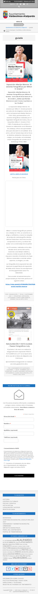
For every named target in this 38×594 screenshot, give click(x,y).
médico (31, 552)
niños (17, 554)
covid (27, 546)
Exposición (25, 296)
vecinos (29, 558)
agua (14, 540)
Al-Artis (15, 371)
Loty (30, 373)
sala (19, 374)
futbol (31, 550)
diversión (23, 548)
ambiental (12, 542)
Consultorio (22, 546)
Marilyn (27, 297)
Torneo (5, 558)
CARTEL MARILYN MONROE (19, 174)
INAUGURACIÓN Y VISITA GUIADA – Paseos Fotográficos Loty (19, 345)
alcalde (5, 542)
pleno (22, 554)
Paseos (15, 374)
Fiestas (25, 550)
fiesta (19, 550)
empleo (28, 548)
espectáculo (7, 550)
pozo (26, 554)
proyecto (6, 556)
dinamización (15, 548)
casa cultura (23, 544)
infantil (5, 552)
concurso (15, 546)
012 (4, 540)
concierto (7, 546)
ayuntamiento (26, 542)
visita (26, 299)
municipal (25, 552)
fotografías (12, 297)
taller (22, 556)
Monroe (12, 299)
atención (18, 542)
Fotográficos (10, 373)
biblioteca (12, 544)
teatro (27, 556)
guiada (18, 297)
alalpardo (22, 371)
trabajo (10, 558)
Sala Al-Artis (20, 299)
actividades (8, 540)
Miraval (18, 552)
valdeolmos (20, 557)
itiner (23, 297)
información (11, 552)
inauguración (24, 373)
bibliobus (6, 544)
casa (17, 544)
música (5, 554)
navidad (11, 554)
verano (5, 560)
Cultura (7, 548)
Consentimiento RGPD (11, 448)
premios (30, 554)
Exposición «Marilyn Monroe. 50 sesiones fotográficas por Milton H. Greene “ (19, 86)
